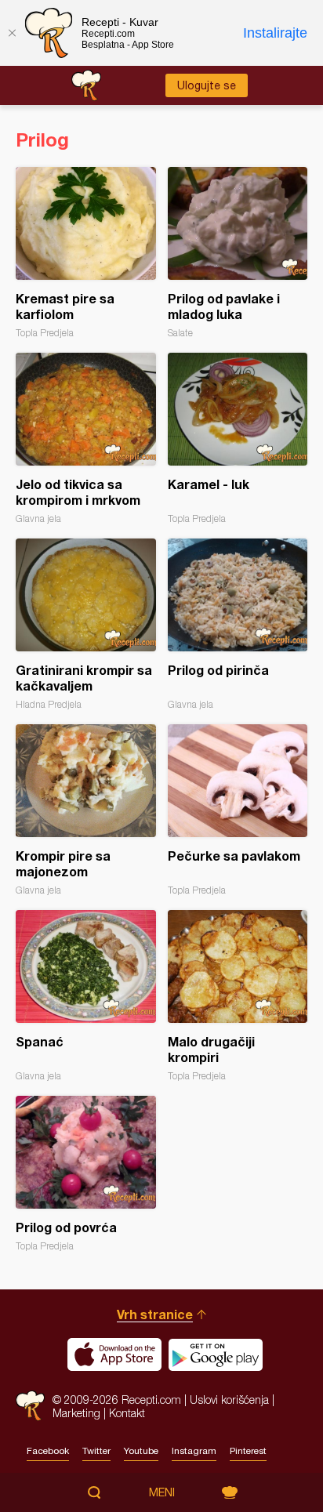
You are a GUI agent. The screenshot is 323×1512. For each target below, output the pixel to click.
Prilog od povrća (86, 1174)
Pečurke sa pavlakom (238, 810)
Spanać (86, 996)
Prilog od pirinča (238, 624)
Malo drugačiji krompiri (238, 996)
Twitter (96, 1450)
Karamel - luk (238, 438)
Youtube (141, 1450)
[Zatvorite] (11, 33)
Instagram (194, 1450)
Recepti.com (30, 1406)
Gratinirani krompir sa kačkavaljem (86, 624)
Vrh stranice (155, 1314)
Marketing (76, 1413)
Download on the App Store (114, 1354)
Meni (162, 1492)
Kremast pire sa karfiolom (86, 253)
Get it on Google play (216, 1354)
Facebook (48, 1450)
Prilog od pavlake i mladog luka (238, 253)
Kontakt (127, 1413)
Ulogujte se (206, 85)
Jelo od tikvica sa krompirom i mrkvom (86, 438)
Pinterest (248, 1450)
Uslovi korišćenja (229, 1399)
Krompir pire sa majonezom (86, 810)
